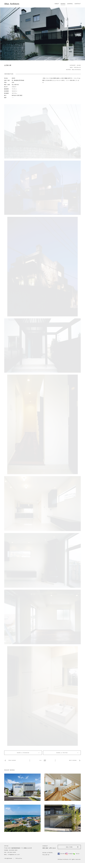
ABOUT (57, 3)
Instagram (71, 853)
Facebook (63, 853)
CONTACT (78, 3)
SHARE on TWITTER (61, 752)
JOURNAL (70, 3)
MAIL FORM (69, 847)
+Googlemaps (8, 858)
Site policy (19, 858)
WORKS (63, 3)
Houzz (78, 853)
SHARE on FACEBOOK (23, 752)
